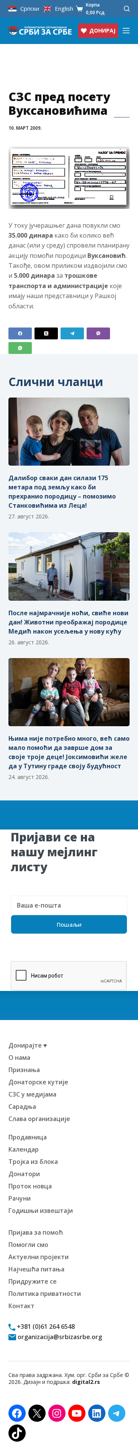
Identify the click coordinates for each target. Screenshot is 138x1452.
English (64, 8)
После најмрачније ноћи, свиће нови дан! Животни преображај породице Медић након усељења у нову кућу (68, 622)
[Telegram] (72, 333)
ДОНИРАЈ (102, 30)
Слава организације (39, 1119)
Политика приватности (44, 1293)
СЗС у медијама (32, 1094)
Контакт (21, 1306)
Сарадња (22, 1106)
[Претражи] (127, 8)
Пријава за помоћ (35, 1232)
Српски (29, 8)
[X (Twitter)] (46, 333)
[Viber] (98, 333)
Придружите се (32, 1281)
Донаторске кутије (38, 1082)
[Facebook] (20, 333)
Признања (24, 1070)
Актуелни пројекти (38, 1257)
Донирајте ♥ (27, 1045)
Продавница (27, 1137)
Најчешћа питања (36, 1269)
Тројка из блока (33, 1161)
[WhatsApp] (20, 348)
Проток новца (30, 1186)
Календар (23, 1149)
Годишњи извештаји (40, 1210)
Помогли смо (28, 1244)
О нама (19, 1057)
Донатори (24, 1174)
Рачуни (19, 1198)
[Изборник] (126, 30)
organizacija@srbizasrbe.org (59, 1337)
